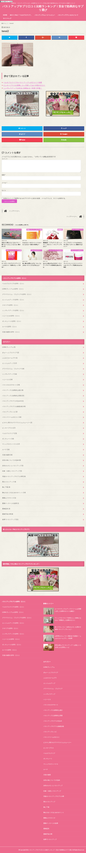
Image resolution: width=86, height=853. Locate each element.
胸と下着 (6, 487)
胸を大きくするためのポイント (14, 492)
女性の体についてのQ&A (11, 460)
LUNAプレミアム (8, 347)
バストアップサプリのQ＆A (12, 401)
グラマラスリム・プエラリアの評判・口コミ (17, 294)
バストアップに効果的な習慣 (13, 395)
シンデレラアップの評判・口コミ (13, 310)
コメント (5, 159)
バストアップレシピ (9, 412)
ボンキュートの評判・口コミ (11, 321)
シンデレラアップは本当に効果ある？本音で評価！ (22, 88)
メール (4, 183)
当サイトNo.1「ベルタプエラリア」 (21, 15)
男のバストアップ (9, 482)
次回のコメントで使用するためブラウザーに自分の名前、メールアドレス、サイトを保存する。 (34, 198)
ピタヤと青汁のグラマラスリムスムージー (17, 422)
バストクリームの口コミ (11, 417)
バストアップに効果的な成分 (12, 390)
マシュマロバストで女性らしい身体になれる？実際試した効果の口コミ (68, 619)
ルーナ (5, 449)
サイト (4, 190)
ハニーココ (7, 379)
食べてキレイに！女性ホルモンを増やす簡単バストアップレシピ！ (68, 628)
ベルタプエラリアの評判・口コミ (13, 283)
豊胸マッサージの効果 (10, 503)
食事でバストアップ (10, 519)
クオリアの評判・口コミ (10, 305)
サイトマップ (7, 18)
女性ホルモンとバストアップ (12, 465)
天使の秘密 (7, 455)
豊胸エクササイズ (9, 498)
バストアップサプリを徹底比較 (14, 406)
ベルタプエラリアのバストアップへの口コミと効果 (22, 82)
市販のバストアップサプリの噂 (14, 476)
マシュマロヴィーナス (11, 444)
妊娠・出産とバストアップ (12, 471)
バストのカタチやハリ (11, 385)
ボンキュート (8, 439)
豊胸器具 (6, 509)
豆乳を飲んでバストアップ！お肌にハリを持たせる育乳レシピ (68, 646)
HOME (5, 15)
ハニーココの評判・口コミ (11, 316)
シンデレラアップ (9, 374)
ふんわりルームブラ (9, 358)
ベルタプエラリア (9, 433)
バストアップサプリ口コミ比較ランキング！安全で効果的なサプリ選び (43, 8)
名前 (4, 175)
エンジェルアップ (9, 363)
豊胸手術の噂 (7, 514)
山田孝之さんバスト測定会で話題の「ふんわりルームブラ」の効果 (68, 637)
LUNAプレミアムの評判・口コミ (13, 289)
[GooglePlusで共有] (43, 37)
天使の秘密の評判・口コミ (11, 332)
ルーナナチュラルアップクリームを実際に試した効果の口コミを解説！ (68, 610)
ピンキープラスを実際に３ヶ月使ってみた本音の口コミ (24, 85)
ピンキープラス (8, 428)
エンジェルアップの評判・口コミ (13, 300)
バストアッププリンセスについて (68, 15)
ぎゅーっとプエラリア (10, 352)
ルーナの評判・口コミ (9, 326)
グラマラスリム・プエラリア (13, 369)
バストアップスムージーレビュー (45, 15)
